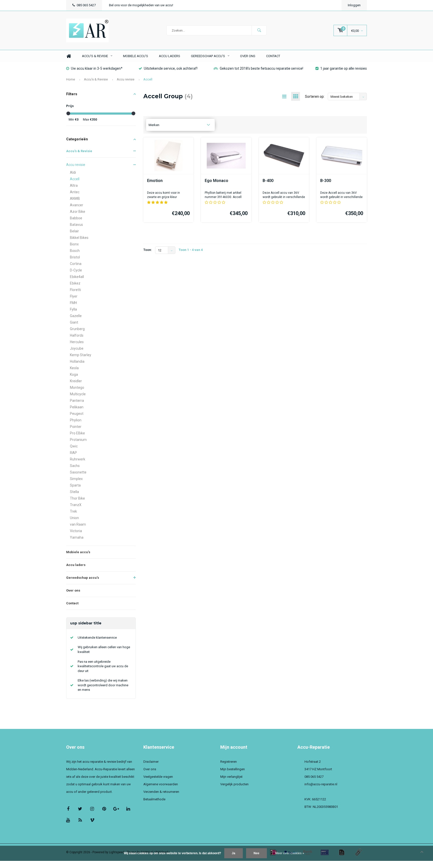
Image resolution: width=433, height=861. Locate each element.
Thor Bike (77, 498)
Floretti (75, 290)
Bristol (75, 257)
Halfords (76, 335)
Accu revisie (125, 79)
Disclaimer (151, 761)
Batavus (76, 225)
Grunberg (77, 329)
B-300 (325, 180)
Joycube (76, 348)
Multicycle (78, 394)
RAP (73, 453)
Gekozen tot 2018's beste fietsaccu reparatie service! (261, 68)
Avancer (76, 205)
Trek (73, 511)
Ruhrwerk (77, 459)
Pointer (75, 427)
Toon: (147, 250)
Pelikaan (76, 407)
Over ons (247, 56)
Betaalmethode (154, 799)
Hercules (77, 342)
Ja (233, 853)
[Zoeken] (259, 30)
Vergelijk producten (234, 784)
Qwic (74, 446)
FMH (73, 303)
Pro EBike (77, 433)
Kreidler (76, 381)
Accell (147, 79)
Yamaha (76, 537)
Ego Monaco (216, 180)
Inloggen (354, 5)
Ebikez (75, 283)
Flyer (73, 296)
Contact (273, 56)
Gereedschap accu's (208, 56)
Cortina (75, 264)
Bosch (75, 251)
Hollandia (77, 361)
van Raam (78, 524)
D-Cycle (76, 270)
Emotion (155, 180)
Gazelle (76, 316)
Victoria (76, 531)
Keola (74, 368)
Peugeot (76, 414)
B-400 (268, 180)
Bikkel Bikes (79, 238)
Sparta (75, 485)
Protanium (78, 440)
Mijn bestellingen (232, 769)
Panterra (77, 401)
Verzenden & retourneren (161, 792)
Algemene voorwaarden (160, 784)
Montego (77, 388)
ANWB (75, 199)
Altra (74, 185)
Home (68, 56)
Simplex (76, 479)
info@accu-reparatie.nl (320, 784)
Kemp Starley (80, 355)
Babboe (76, 218)
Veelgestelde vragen (158, 777)
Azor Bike (77, 212)
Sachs (75, 466)
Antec (74, 192)
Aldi (73, 172)
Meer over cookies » (289, 853)
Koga (74, 374)
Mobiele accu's (135, 56)
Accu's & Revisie (95, 56)
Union (74, 518)
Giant (74, 322)
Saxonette (78, 472)
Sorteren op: (314, 96)
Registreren (228, 761)
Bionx (74, 244)
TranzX (75, 505)
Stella (74, 492)
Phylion (75, 420)
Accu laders (169, 56)
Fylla (73, 309)
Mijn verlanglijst (231, 777)
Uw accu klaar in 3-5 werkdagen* (97, 68)
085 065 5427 (86, 5)
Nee (256, 853)
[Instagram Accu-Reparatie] (92, 808)
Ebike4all (77, 277)
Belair (74, 231)
